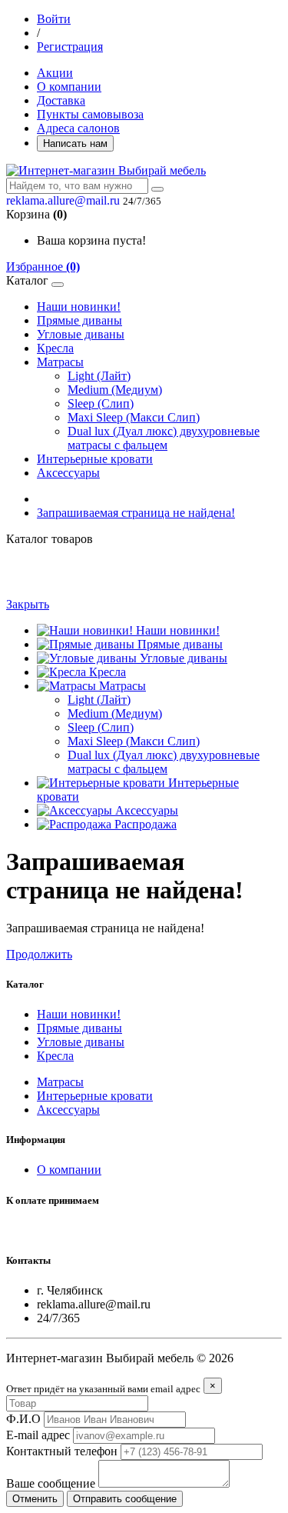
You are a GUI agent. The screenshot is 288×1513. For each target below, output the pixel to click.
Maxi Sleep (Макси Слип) (134, 417)
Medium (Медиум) (115, 389)
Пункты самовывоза (90, 114)
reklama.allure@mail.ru (63, 200)
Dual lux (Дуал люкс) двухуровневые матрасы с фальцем (164, 438)
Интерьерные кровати (95, 458)
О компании (69, 86)
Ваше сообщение (50, 1483)
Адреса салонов (78, 128)
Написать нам (75, 143)
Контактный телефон (62, 1451)
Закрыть (27, 604)
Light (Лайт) (99, 375)
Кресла (55, 348)
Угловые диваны (80, 334)
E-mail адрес (38, 1434)
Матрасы (60, 361)
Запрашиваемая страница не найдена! (136, 512)
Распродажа (144, 824)
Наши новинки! (79, 306)
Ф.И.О (23, 1418)
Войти (54, 18)
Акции (55, 72)
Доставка (61, 100)
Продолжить (39, 954)
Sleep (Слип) (101, 403)
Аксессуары (68, 472)
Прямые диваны (79, 320)
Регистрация (70, 46)
